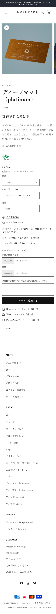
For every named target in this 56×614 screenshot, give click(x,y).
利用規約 (10, 607)
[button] (6, 12)
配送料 (4, 171)
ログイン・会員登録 (16, 390)
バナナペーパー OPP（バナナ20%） (23, 463)
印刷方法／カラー (10, 189)
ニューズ (10, 422)
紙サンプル (11, 369)
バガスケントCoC (14, 435)
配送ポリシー (22, 607)
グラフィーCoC (13, 456)
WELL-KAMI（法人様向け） (20, 571)
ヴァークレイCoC (14, 429)
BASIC (9, 407)
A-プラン (10, 476)
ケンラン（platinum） (17, 529)
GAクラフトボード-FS (16, 469)
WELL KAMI (14, 603)
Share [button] (8, 328)
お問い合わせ (19, 243)
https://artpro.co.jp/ (16, 546)
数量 (4, 203)
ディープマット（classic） (19, 483)
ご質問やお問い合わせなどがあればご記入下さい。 (25, 281)
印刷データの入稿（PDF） (14, 250)
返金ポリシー (27, 603)
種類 (4, 176)
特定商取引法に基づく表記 (40, 607)
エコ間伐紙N (12, 442)
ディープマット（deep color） (21, 490)
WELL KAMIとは (13, 362)
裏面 (4, 267)
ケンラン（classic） (15, 497)
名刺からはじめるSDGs (18, 565)
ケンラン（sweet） (15, 503)
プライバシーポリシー (43, 603)
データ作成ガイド (15, 222)
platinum (10, 514)
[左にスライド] (21, 79)
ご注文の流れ (12, 217)
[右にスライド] (34, 79)
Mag (8, 449)
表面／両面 (10, 254)
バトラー (10, 415)
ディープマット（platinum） (20, 522)
